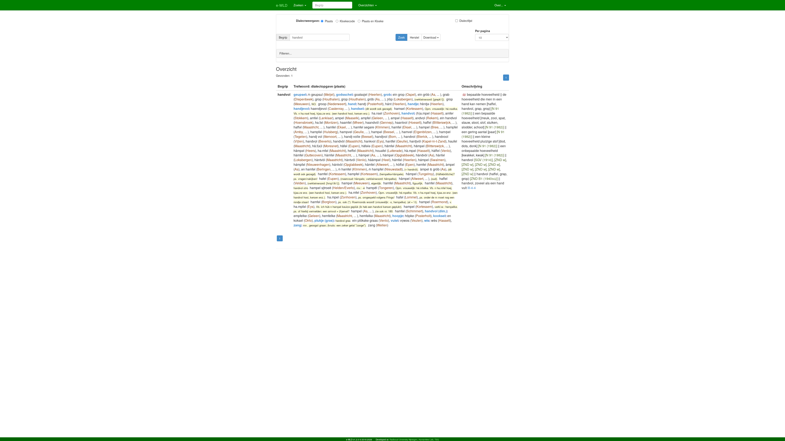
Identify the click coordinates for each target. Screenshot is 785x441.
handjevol (301, 108)
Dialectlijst (465, 21)
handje (413, 103)
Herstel (414, 37)
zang (297, 225)
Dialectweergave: (308, 21)
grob (387, 94)
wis (426, 220)
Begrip (283, 37)
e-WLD (281, 5)
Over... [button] (499, 5)
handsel (357, 108)
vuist (394, 220)
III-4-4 (472, 187)
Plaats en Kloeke (373, 21)
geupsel (300, 94)
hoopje (397, 215)
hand (352, 103)
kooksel (439, 215)
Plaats (329, 21)
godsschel (344, 94)
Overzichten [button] (366, 5)
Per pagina (482, 31)
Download (430, 37)
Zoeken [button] (299, 5)
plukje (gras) (324, 220)
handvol (407, 113)
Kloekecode (347, 21)
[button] (464, 95)
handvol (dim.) (436, 211)
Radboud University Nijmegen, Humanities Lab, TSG (414, 439)
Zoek (401, 37)
